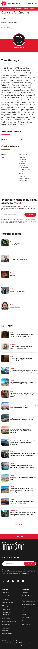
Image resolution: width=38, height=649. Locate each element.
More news (19, 525)
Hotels (32, 8)
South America (26, 621)
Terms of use (6, 625)
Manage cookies (7, 633)
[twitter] (18, 581)
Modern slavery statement (6, 629)
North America (26, 617)
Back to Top (20, 536)
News (3, 8)
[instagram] (3, 581)
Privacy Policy (4, 221)
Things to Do (10, 8)
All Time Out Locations (28, 604)
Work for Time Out (7, 603)
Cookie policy (6, 618)
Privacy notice (6, 609)
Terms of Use (30, 220)
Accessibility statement (9, 621)
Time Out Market (27, 596)
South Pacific (26, 624)
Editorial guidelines (8, 606)
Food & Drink (18, 8)
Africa (23, 607)
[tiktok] (8, 581)
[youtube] (23, 581)
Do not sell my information (6, 614)
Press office (5, 593)
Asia (23, 611)
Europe (24, 614)
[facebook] (13, 581)
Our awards (5, 599)
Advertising (25, 593)
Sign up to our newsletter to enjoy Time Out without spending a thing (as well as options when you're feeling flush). (18, 208)
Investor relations (7, 596)
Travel (26, 8)
